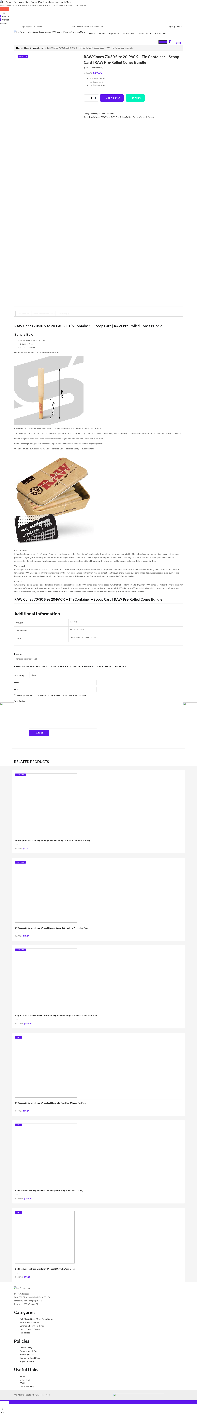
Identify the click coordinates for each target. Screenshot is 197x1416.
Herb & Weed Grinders (30, 1322)
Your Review (20, 701)
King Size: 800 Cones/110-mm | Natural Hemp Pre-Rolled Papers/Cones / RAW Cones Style (56, 1015)
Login (179, 26)
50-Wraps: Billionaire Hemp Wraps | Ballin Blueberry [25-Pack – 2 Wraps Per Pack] (52, 840)
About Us (24, 1376)
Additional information (43, 313)
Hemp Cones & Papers (34, 48)
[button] (176, 42)
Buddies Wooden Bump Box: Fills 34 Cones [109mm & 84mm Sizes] (45, 1269)
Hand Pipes (25, 1332)
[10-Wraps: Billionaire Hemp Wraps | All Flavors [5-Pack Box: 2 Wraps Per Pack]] (46, 1066)
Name (17, 682)
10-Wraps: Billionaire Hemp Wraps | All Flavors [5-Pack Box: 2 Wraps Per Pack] (50, 1103)
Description (23, 313)
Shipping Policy (26, 1354)
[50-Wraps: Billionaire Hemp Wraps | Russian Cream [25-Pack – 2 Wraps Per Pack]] (46, 891)
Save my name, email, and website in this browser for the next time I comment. (52, 695)
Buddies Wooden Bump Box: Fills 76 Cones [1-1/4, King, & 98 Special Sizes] (49, 1190)
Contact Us (160, 33)
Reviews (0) (63, 313)
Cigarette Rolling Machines (32, 1326)
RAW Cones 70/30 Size (99, 117)
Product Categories (108, 33)
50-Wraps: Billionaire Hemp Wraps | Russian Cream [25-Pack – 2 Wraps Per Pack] (51, 928)
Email (17, 689)
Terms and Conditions (30, 1358)
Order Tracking (27, 1386)
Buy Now (136, 98)
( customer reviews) (93, 67)
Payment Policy (27, 1361)
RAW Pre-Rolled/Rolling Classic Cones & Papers (132, 117)
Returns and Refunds (29, 1351)
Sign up (172, 26)
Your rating (20, 675)
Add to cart (113, 98)
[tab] (23, 314)
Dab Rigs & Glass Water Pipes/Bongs (36, 1319)
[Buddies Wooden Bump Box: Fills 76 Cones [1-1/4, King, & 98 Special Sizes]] (46, 1154)
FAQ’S (23, 1383)
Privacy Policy (26, 1347)
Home (2, 13)
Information (144, 33)
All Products (128, 33)
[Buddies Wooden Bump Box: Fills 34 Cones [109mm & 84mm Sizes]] (45, 1237)
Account (4, 23)
